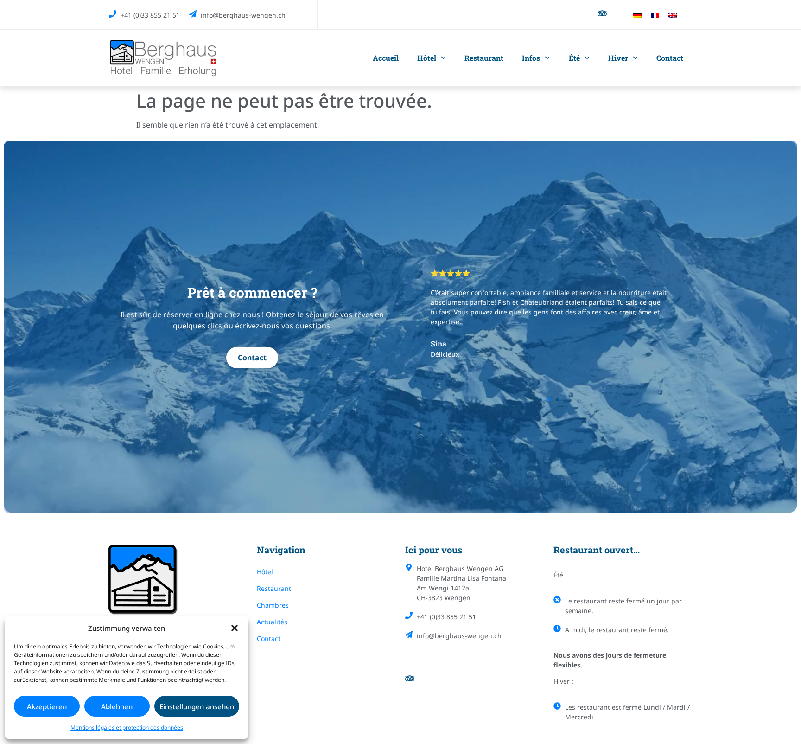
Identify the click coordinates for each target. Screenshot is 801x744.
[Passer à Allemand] (637, 15)
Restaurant (483, 58)
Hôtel (426, 58)
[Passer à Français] (655, 15)
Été (574, 58)
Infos (531, 58)
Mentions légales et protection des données (126, 727)
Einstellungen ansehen (196, 706)
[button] (234, 628)
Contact (669, 58)
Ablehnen (117, 706)
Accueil (386, 58)
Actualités (272, 621)
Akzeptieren (47, 706)
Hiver (618, 58)
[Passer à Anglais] (672, 15)
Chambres (273, 605)
